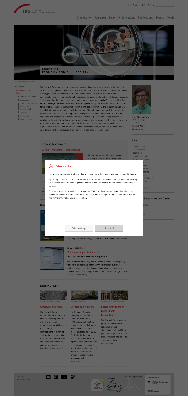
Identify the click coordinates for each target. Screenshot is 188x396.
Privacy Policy (124, 191)
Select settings (79, 228)
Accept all (109, 228)
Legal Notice (81, 198)
